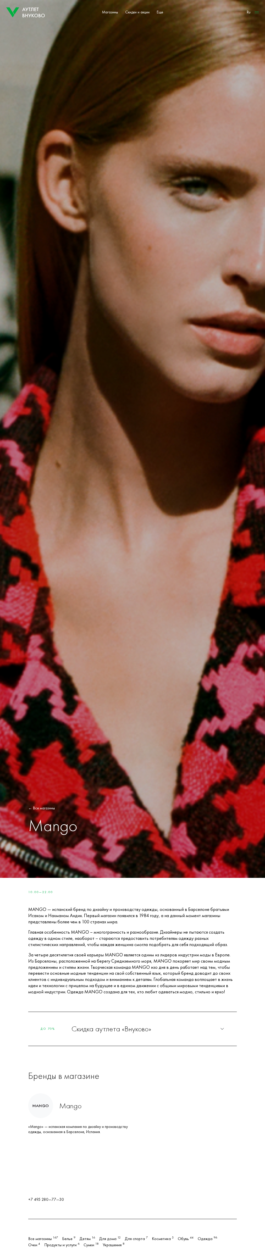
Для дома (110, 1238)
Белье (68, 1238)
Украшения (113, 1245)
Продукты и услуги (61, 1245)
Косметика (163, 1238)
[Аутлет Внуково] (25, 12)
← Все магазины (41, 808)
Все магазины (43, 1238)
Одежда (207, 1238)
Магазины (110, 12)
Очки (34, 1245)
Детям (87, 1238)
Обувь (186, 1238)
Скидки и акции (137, 12)
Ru (249, 12)
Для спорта (136, 1238)
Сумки (91, 1245)
